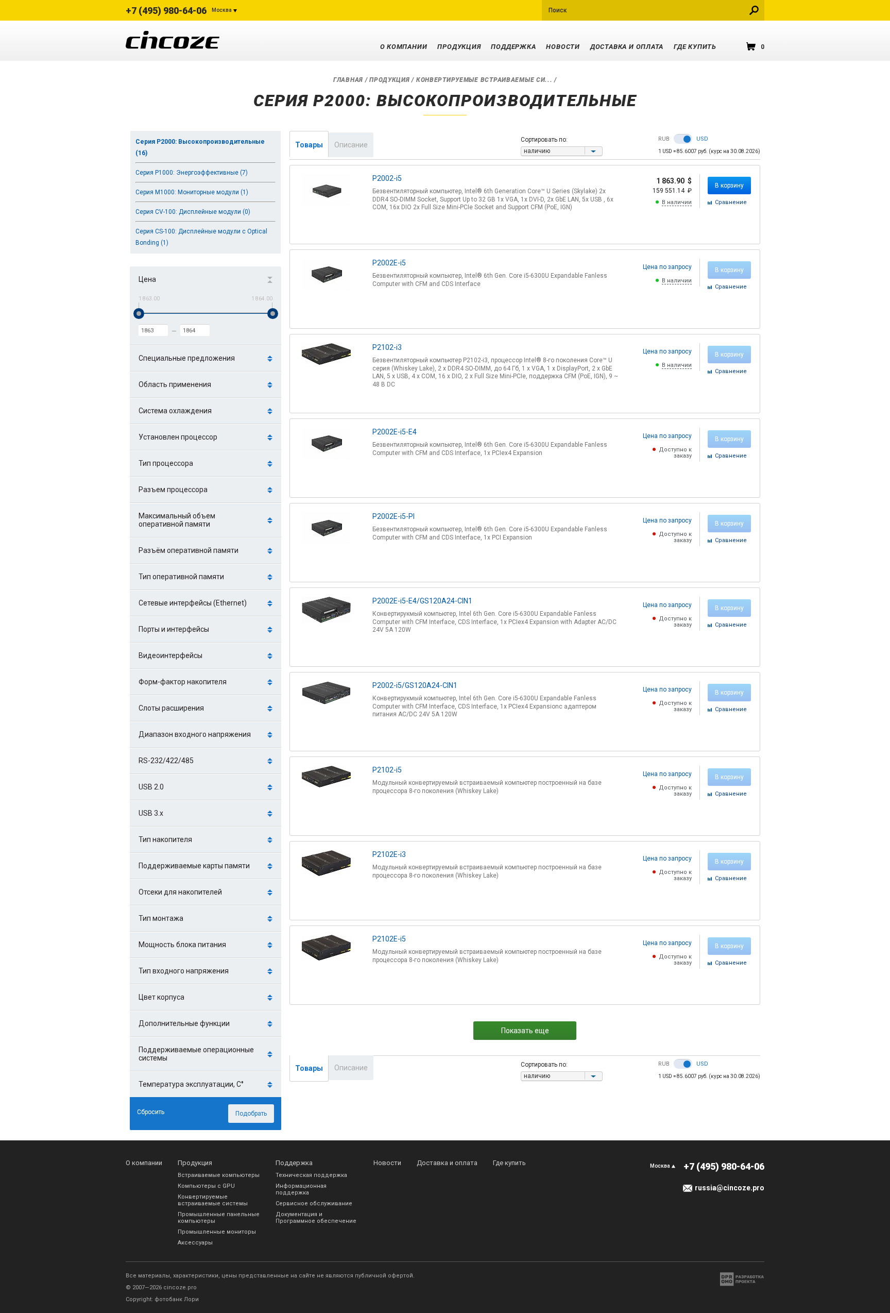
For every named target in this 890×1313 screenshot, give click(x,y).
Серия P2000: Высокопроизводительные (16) (200, 147)
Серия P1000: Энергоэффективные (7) (191, 172)
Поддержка (513, 46)
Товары (309, 145)
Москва (222, 10)
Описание (351, 145)
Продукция (459, 46)
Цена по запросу (667, 267)
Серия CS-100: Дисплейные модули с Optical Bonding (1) (201, 237)
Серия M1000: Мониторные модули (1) (191, 192)
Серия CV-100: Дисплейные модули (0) (192, 211)
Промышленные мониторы (217, 1231)
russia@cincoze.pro (729, 1188)
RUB (664, 139)
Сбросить (150, 1112)
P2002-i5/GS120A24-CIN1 (414, 685)
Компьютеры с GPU (206, 1186)
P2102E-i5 (389, 939)
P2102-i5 (387, 770)
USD (702, 139)
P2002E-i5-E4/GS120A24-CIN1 (422, 601)
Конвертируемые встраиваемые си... (484, 79)
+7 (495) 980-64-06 (166, 10)
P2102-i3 (387, 347)
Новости (562, 46)
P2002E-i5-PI (393, 516)
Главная (348, 79)
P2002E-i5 (389, 263)
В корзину (729, 185)
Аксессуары (195, 1242)
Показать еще (525, 1030)
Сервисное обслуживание (314, 1203)
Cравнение (731, 202)
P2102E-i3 (389, 854)
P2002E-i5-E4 (394, 432)
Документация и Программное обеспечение (316, 1217)
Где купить (695, 46)
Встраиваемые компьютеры (219, 1175)
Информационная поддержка (301, 1189)
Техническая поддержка (311, 1175)
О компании (403, 46)
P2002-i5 (387, 178)
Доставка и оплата (626, 46)
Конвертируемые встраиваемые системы (213, 1200)
